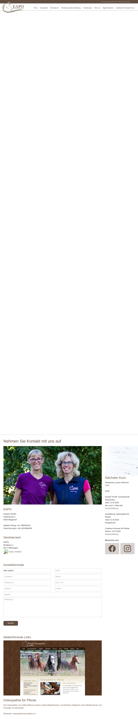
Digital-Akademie (108, 8)
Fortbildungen (87, 8)
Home (35, 8)
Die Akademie (54, 8)
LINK (107, 485)
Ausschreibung (111, 508)
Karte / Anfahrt (14, 552)
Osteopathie (44, 8)
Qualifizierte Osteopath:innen (125, 8)
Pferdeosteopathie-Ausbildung (71, 8)
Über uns (97, 8)
